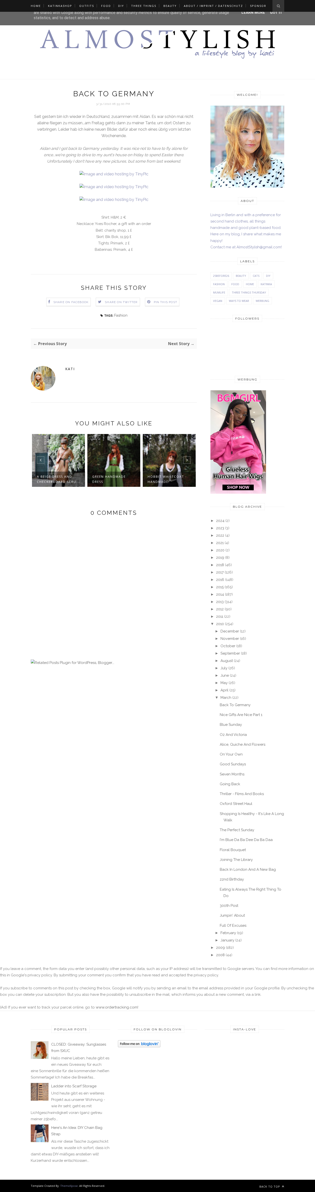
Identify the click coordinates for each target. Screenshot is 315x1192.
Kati (70, 368)
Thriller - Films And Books (242, 794)
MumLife (219, 292)
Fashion (120, 315)
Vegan (217, 301)
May (224, 683)
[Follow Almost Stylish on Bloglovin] (139, 1046)
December (229, 631)
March (225, 697)
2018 (220, 565)
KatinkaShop (60, 6)
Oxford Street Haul (236, 803)
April (224, 690)
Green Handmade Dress (60, 479)
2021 (220, 543)
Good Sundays (233, 764)
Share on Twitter (121, 302)
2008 (220, 955)
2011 (219, 616)
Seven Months (232, 774)
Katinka (266, 284)
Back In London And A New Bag (248, 869)
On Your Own (231, 754)
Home (36, 6)
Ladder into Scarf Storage (73, 1086)
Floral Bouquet (233, 850)
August (226, 661)
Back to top (270, 1186)
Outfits (86, 6)
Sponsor (258, 6)
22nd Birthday (232, 879)
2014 (220, 594)
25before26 (221, 276)
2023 (220, 528)
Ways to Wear (239, 301)
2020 (220, 550)
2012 (220, 609)
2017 (220, 572)
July (223, 668)
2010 (220, 624)
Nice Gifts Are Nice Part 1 (241, 715)
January (227, 940)
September (230, 653)
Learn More (253, 12)
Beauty (170, 6)
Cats (256, 276)
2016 (220, 579)
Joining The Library (236, 859)
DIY (121, 6)
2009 (220, 947)
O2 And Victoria (233, 734)
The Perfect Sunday (237, 830)
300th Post (229, 905)
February (228, 933)
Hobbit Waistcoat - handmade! (118, 479)
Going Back (230, 784)
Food (106, 6)
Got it (276, 12)
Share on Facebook (71, 302)
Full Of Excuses (233, 925)
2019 (220, 557)
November (229, 638)
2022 (220, 535)
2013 (220, 602)
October (227, 646)
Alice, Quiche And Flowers (242, 744)
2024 (220, 521)
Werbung (262, 301)
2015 (220, 587)
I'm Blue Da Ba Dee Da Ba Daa (246, 840)
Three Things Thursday (249, 292)
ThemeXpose (69, 1186)
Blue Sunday (231, 724)
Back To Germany (235, 705)
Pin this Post (165, 302)
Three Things (143, 6)
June (224, 675)
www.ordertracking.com (117, 1007)
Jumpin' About (232, 915)
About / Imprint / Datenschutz (213, 6)
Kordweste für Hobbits (169, 479)
